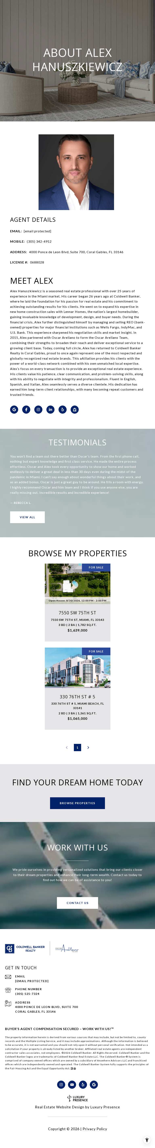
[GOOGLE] (14, 410)
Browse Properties (77, 803)
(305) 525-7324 (27, 993)
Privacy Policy (95, 1129)
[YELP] (63, 410)
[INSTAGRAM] (38, 410)
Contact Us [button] (77, 903)
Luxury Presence (105, 1107)
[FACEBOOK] (26, 410)
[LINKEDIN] (50, 410)
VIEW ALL (27, 517)
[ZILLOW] (75, 410)
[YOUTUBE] (72, 1085)
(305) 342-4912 (39, 241)
